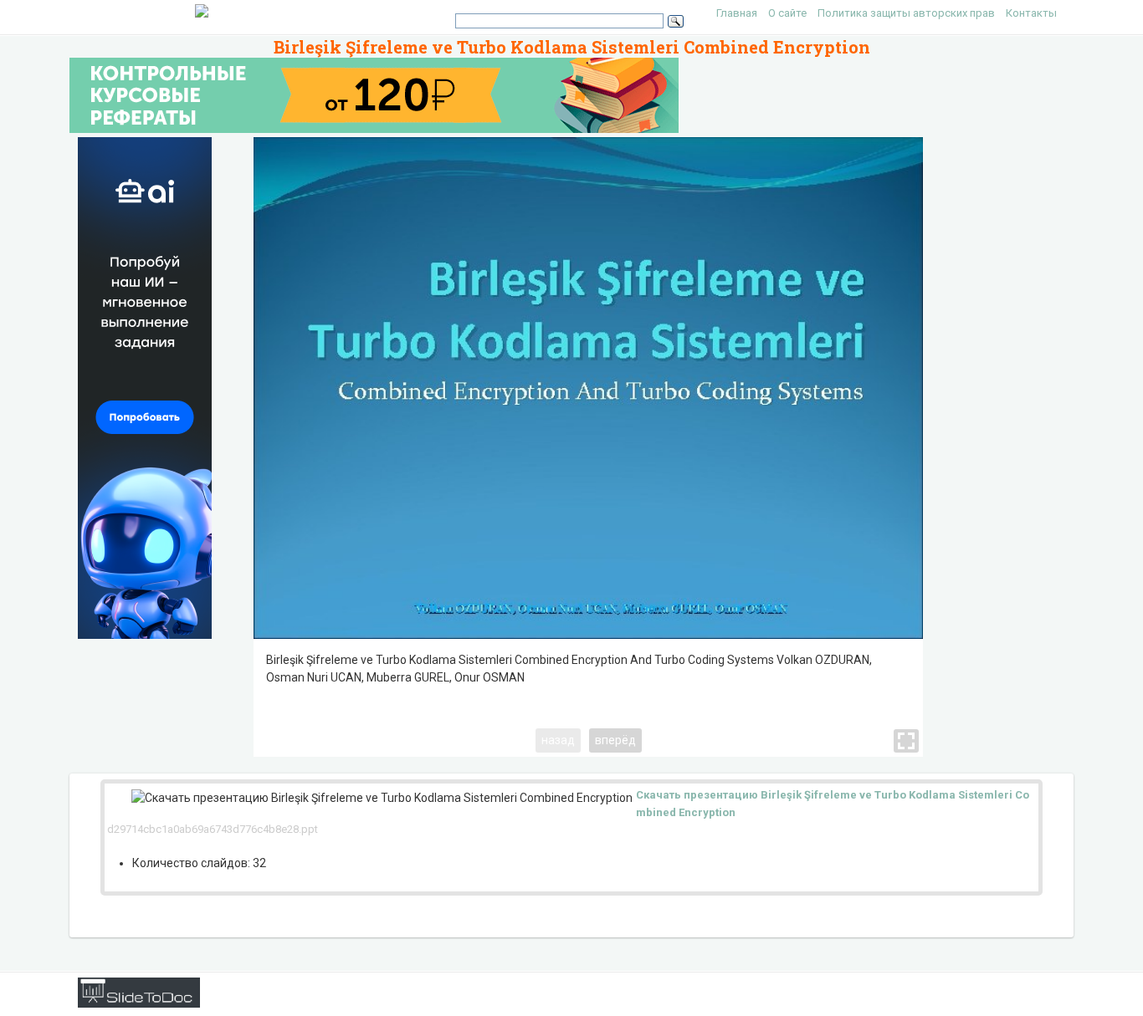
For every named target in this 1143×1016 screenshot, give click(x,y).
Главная (736, 13)
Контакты (1031, 13)
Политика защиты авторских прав (906, 13)
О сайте (787, 13)
